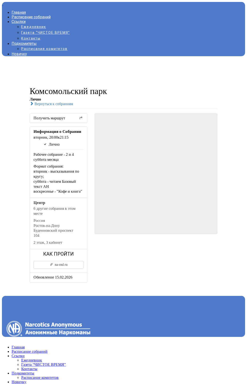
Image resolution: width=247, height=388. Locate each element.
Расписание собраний (31, 17)
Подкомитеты (24, 43)
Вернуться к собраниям (53, 104)
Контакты (31, 38)
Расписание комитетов (44, 49)
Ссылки (19, 21)
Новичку (19, 54)
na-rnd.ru (61, 264)
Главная (19, 12)
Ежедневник (33, 27)
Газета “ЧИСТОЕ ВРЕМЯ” (45, 32)
